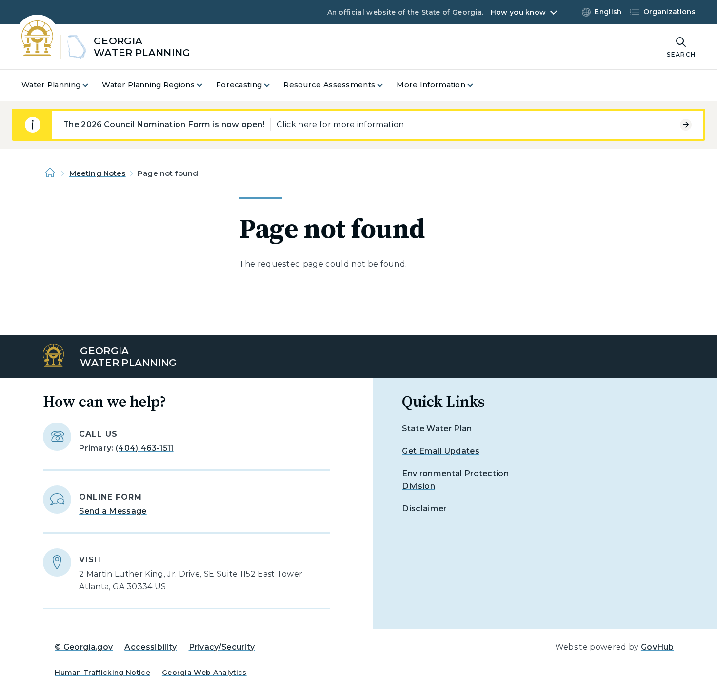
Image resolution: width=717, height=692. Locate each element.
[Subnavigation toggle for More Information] (476, 85)
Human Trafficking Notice (102, 672)
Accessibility (150, 647)
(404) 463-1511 (144, 448)
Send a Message (112, 511)
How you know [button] (518, 12)
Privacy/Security (222, 647)
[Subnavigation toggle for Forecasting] (272, 85)
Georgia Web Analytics (204, 672)
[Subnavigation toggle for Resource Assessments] (386, 85)
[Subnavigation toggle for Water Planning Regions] (205, 85)
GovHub (657, 647)
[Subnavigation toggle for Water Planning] (91, 85)
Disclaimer (424, 508)
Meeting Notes (97, 173)
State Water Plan (437, 428)
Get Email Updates (440, 451)
